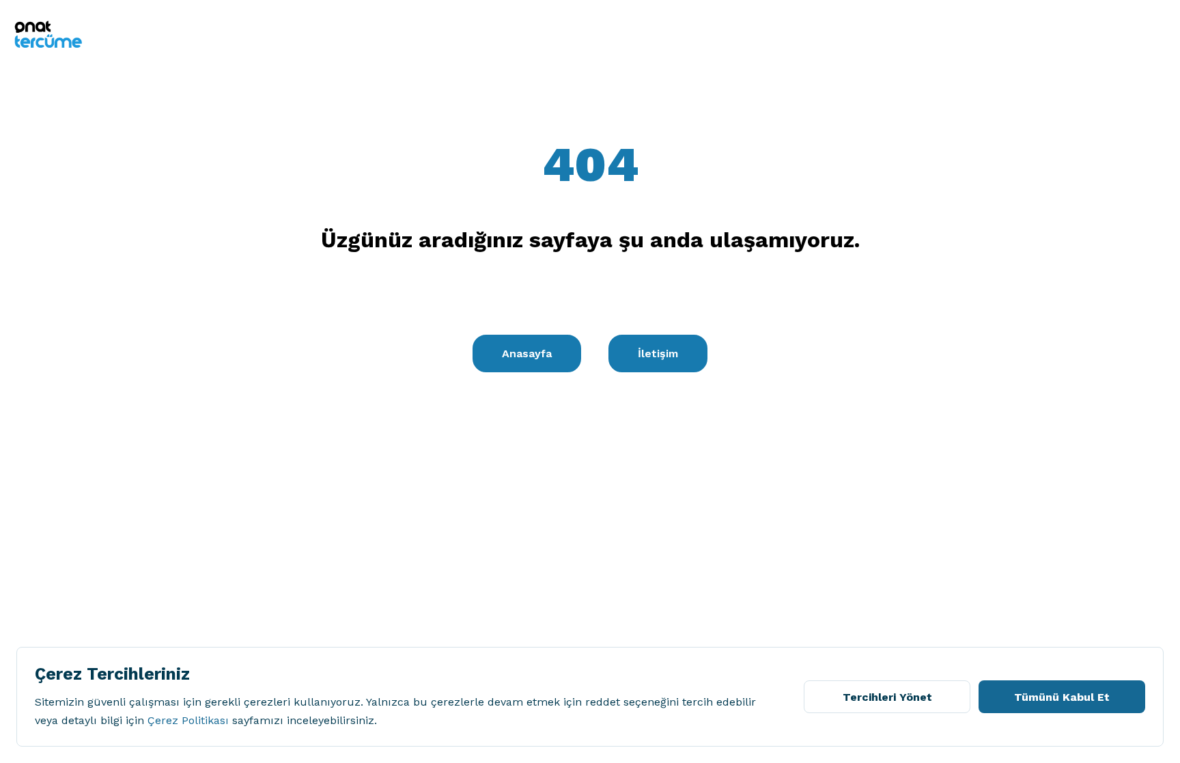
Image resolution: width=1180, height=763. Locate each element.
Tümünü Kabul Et (1062, 697)
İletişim (658, 353)
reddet (602, 701)
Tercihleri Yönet (887, 697)
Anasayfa (527, 353)
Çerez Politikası (188, 720)
